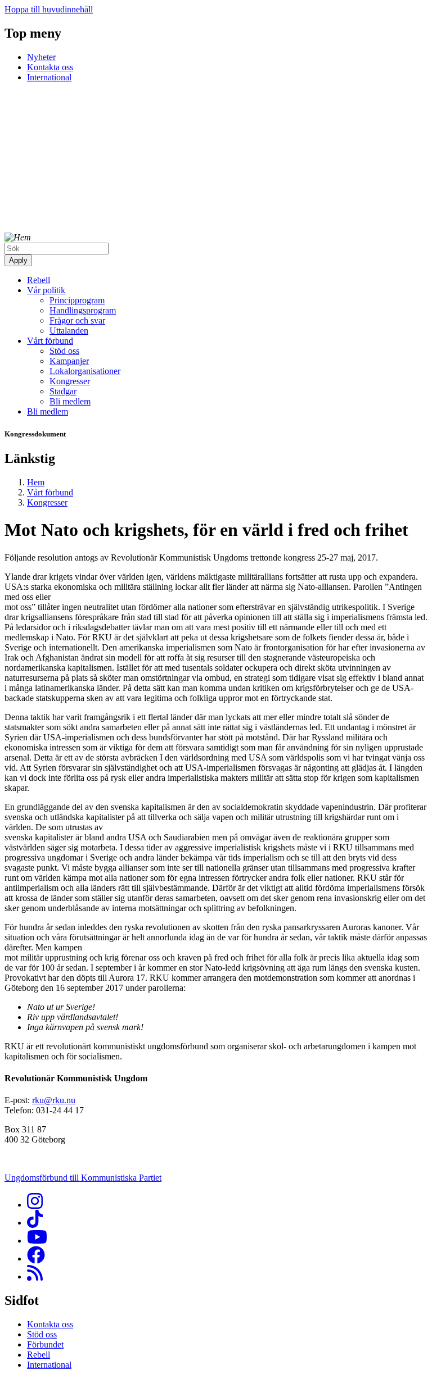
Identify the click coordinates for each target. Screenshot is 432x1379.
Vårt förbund (50, 340)
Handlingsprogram (83, 310)
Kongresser (70, 381)
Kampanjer (69, 361)
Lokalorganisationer (85, 371)
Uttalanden (69, 330)
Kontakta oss (50, 67)
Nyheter (41, 57)
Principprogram (77, 300)
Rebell (38, 280)
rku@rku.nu (53, 1100)
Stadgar (63, 391)
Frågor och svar (77, 320)
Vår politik (46, 290)
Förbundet (45, 1344)
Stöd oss (64, 351)
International (49, 77)
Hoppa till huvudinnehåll (48, 9)
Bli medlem (70, 401)
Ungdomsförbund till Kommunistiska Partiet (82, 1177)
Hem (35, 482)
